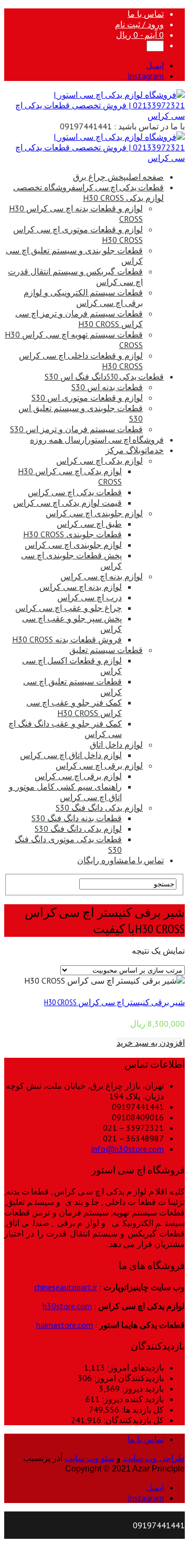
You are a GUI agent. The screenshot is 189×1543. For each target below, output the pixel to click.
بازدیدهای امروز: (134, 1367)
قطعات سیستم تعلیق (106, 650)
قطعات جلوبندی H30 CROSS (72, 534)
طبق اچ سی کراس (89, 523)
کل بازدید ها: (141, 1409)
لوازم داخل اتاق (116, 744)
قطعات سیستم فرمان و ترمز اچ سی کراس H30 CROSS (79, 318)
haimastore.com (64, 1325)
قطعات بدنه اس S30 (107, 387)
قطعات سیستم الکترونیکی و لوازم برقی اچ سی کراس (83, 297)
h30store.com (67, 1306)
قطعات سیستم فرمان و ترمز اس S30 (76, 429)
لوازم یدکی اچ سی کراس (99, 460)
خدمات (135, 450)
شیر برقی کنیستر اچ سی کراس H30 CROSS (114, 1002)
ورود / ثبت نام (139, 24)
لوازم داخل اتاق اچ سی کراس (71, 755)
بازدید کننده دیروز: (132, 1399)
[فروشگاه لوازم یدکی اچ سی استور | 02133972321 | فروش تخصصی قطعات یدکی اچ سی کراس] (94, 115)
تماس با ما (146, 13)
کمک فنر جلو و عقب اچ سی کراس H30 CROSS (74, 707)
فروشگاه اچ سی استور (97, 439)
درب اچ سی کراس (89, 597)
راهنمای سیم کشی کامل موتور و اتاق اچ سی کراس (65, 791)
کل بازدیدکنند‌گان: (132, 1420)
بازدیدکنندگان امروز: (128, 1378)
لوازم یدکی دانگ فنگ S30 (99, 807)
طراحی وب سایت (154, 1458)
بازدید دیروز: (142, 1388)
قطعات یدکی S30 (104, 376)
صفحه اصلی (118, 176)
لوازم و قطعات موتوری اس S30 (87, 397)
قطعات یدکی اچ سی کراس (88, 192)
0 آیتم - (140, 34)
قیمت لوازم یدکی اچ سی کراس (67, 502)
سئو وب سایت (89, 1458)
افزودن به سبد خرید (151, 1042)
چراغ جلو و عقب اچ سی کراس (68, 607)
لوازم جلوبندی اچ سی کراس (94, 513)
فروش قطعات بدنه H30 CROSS (67, 639)
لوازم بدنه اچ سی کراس (101, 576)
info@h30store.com (127, 1148)
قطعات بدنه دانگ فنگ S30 (77, 818)
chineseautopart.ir (65, 1287)
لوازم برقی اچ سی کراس (99, 765)
